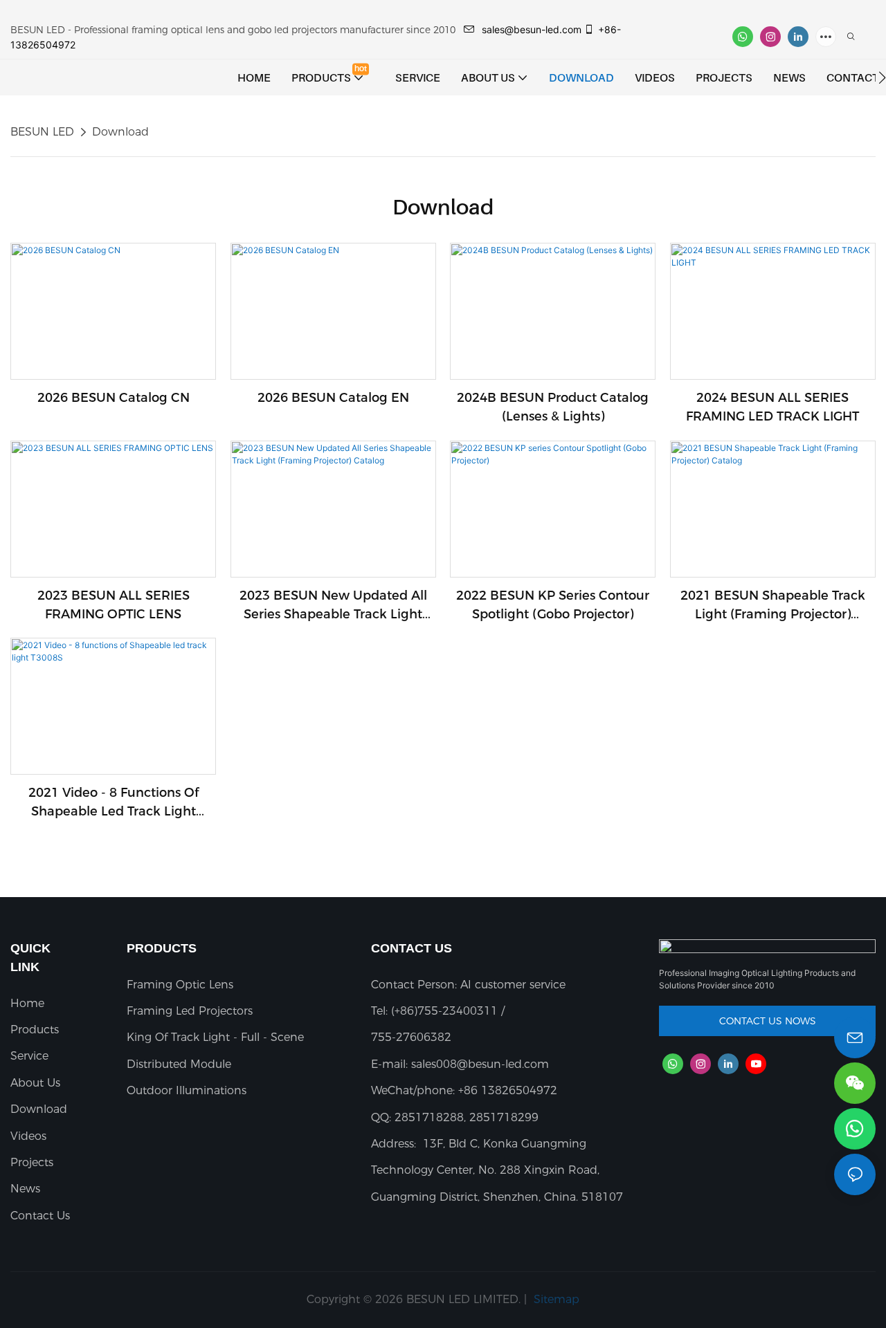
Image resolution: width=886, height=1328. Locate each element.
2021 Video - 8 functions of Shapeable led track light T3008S (113, 803)
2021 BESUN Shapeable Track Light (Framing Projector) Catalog (772, 606)
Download (120, 131)
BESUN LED (42, 131)
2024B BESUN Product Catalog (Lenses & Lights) (553, 407)
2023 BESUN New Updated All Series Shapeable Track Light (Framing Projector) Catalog (333, 606)
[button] (882, 77)
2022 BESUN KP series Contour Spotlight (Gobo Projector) (552, 605)
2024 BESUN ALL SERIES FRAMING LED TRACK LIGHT (772, 407)
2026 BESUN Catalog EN (333, 397)
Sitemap (554, 1299)
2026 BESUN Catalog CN (113, 397)
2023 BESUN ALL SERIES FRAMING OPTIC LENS (113, 605)
